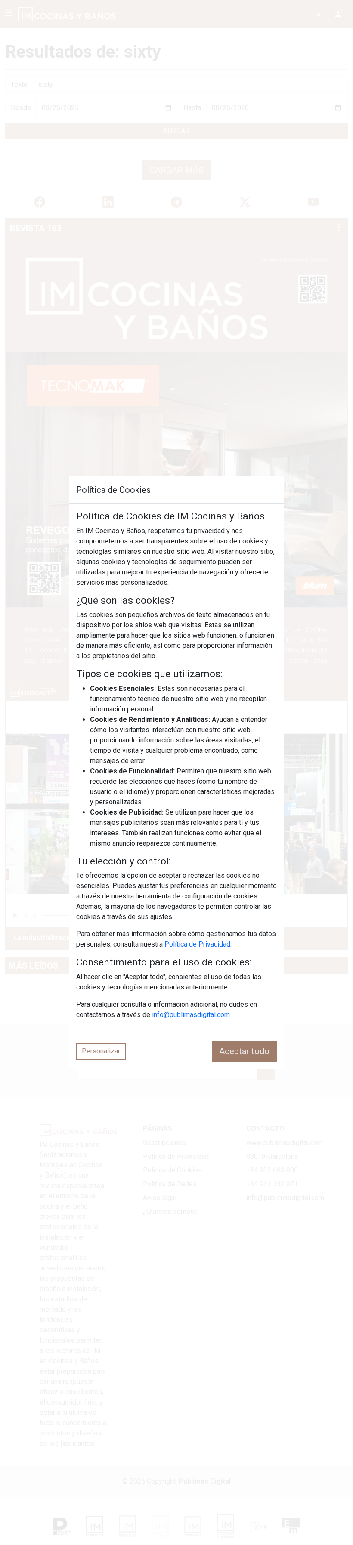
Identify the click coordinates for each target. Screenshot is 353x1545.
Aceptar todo (244, 1051)
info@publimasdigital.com (191, 1015)
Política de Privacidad (197, 944)
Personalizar (101, 1051)
